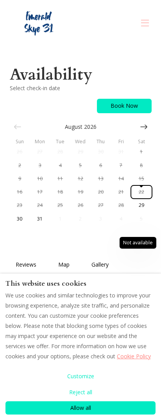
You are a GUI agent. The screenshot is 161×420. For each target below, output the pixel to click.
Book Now (124, 105)
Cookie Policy (134, 356)
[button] (20, 152)
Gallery (100, 264)
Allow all (80, 407)
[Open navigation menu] (145, 23)
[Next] (144, 126)
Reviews (26, 264)
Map (64, 264)
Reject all (80, 392)
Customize (80, 376)
